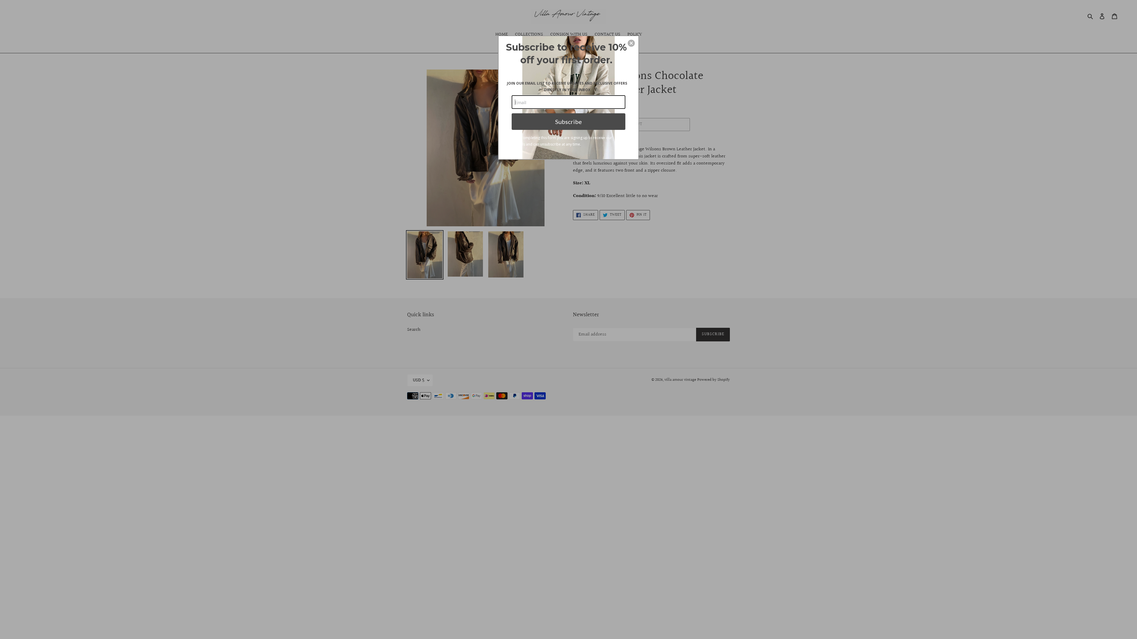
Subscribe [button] (568, 121)
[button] (631, 43)
